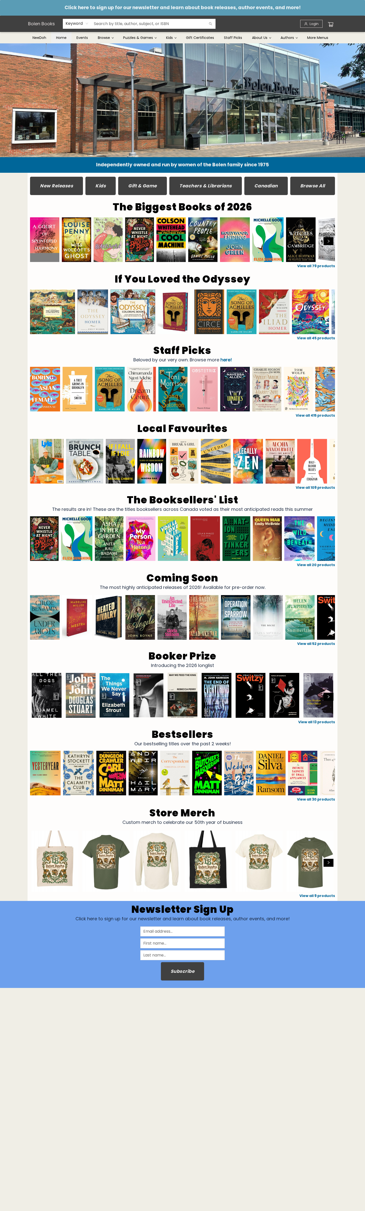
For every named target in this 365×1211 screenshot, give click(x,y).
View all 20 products (316, 564)
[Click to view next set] (36, 241)
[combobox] (77, 23)
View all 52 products (316, 643)
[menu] (182, 37)
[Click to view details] (44, 239)
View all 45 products (316, 338)
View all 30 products (316, 799)
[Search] (211, 24)
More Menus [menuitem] (317, 37)
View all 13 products (316, 722)
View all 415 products (315, 415)
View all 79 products (316, 265)
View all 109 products (315, 487)
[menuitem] (39, 37)
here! (226, 360)
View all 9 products (317, 895)
